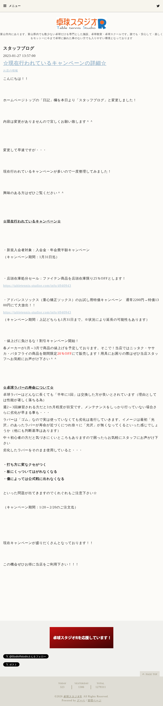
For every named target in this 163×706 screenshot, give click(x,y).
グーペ (81, 700)
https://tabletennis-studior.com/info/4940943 (37, 285)
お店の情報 (10, 70)
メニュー (14, 5)
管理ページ (94, 700)
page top (151, 674)
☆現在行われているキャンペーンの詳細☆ (54, 63)
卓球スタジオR (72, 696)
